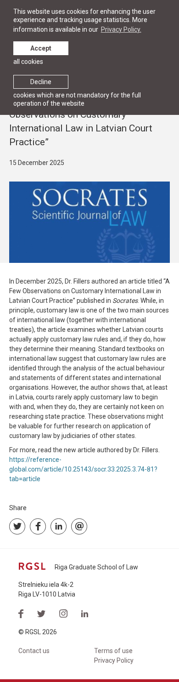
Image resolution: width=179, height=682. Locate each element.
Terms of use (113, 650)
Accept (40, 48)
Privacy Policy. (121, 29)
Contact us (34, 650)
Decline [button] (40, 81)
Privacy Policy (114, 660)
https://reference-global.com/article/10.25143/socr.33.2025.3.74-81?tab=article (83, 469)
